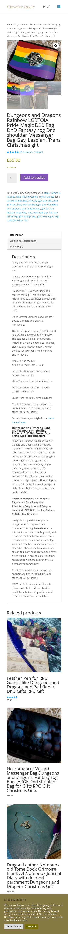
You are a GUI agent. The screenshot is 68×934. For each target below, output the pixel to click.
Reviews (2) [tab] (16, 246)
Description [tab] (16, 234)
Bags (47, 192)
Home (10, 24)
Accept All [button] (31, 926)
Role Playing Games (27, 196)
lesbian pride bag (16, 212)
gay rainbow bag (31, 208)
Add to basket (34, 177)
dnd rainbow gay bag (34, 204)
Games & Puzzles (38, 24)
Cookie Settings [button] (13, 926)
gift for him (47, 208)
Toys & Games (21, 24)
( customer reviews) (31, 152)
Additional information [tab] (23, 240)
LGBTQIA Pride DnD (17, 220)
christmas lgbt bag (17, 200)
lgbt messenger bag (48, 216)
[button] (56, 46)
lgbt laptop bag (27, 216)
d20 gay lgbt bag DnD (40, 200)
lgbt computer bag (37, 212)
